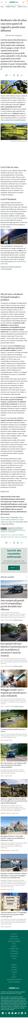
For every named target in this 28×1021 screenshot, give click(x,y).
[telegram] (25, 1013)
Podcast (14, 946)
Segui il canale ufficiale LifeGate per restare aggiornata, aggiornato (12, 519)
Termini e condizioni (14, 982)
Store (7, 2)
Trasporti (16, 537)
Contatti (14, 967)
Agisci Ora (14, 956)
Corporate (14, 951)
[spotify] (12, 1013)
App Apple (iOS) (14, 939)
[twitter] (6, 1013)
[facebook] (3, 1013)
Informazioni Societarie (14, 979)
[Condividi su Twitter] (10, 75)
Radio (14, 944)
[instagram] (19, 1013)
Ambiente (3, 889)
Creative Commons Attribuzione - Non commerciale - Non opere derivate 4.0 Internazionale (13, 530)
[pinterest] (9, 1013)
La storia (14, 972)
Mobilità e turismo (5, 813)
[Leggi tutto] (26, 577)
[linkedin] (22, 1013)
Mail (14, 974)
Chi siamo (14, 970)
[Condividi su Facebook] (6, 75)
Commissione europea (10, 218)
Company (14, 965)
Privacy (14, 977)
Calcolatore (14, 953)
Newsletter (14, 936)
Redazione (19, 35)
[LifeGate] (14, 2)
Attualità (14, 934)
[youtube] (16, 1013)
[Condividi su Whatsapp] (18, 75)
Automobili (10, 537)
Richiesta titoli (14, 948)
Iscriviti (12, 568)
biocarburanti (23, 537)
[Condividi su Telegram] (21, 75)
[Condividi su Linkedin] (14, 75)
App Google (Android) (14, 941)
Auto (2, 620)
